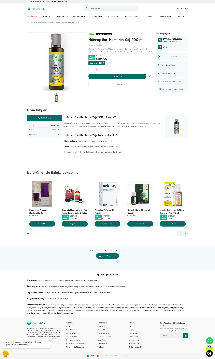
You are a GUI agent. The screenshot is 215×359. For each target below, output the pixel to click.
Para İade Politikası (73, 340)
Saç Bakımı (182, 16)
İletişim (37, 1)
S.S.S (67, 1)
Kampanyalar (32, 16)
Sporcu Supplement (132, 16)
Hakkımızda (133, 333)
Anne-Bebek (102, 340)
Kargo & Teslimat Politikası (75, 343)
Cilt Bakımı (46, 16)
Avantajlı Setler (165, 16)
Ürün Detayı (121, 85)
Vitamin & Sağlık (79, 16)
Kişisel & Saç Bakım (104, 337)
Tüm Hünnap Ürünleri (104, 34)
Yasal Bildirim (71, 330)
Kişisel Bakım (97, 16)
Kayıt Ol (131, 326)
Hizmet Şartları (71, 333)
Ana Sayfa (30, 22)
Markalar (149, 16)
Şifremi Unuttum (134, 340)
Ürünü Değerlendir (109, 256)
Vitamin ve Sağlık (104, 333)
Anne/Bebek (113, 16)
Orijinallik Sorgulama (57, 1)
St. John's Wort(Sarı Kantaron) (45, 22)
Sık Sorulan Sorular (135, 347)
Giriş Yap (132, 330)
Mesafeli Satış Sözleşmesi (75, 347)
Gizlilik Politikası (71, 337)
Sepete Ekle (117, 76)
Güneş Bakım (61, 16)
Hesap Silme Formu (136, 343)
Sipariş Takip (44, 1)
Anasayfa (31, 1)
